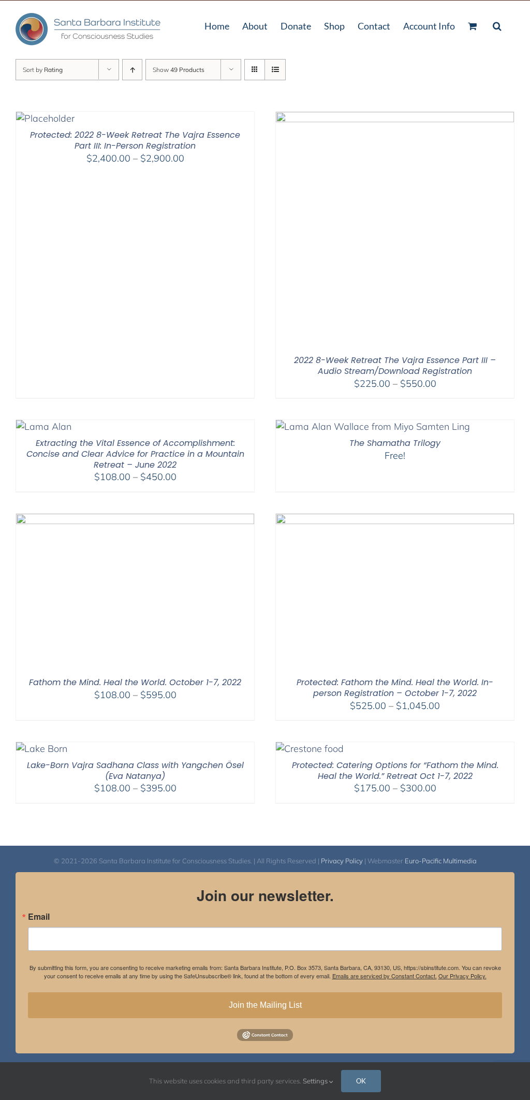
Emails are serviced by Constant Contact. (384, 976)
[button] (497, 25)
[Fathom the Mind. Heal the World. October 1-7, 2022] (135, 520)
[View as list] (275, 70)
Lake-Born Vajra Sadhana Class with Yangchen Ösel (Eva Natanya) (135, 770)
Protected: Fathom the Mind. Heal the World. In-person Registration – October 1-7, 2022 (395, 687)
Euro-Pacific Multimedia (441, 861)
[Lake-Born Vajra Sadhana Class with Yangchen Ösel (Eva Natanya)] (41, 749)
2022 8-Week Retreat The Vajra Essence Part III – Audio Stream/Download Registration (395, 365)
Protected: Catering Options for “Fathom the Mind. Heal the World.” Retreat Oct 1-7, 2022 (395, 770)
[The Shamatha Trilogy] (373, 426)
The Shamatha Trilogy (394, 443)
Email (39, 917)
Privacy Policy (342, 861)
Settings (316, 1081)
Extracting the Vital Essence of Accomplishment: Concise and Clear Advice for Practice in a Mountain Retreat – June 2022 (135, 454)
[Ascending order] (132, 69)
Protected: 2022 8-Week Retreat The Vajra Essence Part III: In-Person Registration (135, 140)
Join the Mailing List (265, 1005)
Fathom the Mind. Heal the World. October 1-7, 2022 (135, 682)
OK (361, 1081)
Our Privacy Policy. (462, 976)
